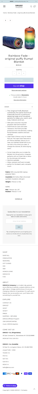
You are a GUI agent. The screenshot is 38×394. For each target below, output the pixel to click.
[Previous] (6, 20)
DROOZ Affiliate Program (11, 319)
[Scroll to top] (34, 389)
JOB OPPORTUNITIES (10, 321)
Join (19, 227)
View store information (20, 100)
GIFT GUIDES (7, 263)
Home (5, 13)
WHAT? (5, 311)
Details (7, 106)
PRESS (5, 313)
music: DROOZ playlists (10, 324)
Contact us (18, 199)
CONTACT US (7, 303)
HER (4, 268)
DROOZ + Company (20, 390)
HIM (4, 266)
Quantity (19, 69)
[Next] (10, 20)
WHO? (5, 308)
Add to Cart (19, 80)
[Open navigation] (4, 6)
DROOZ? (5, 305)
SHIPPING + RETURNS (10, 316)
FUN (4, 276)
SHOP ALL (6, 255)
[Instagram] (6, 382)
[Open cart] (34, 6)
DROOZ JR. (6, 274)
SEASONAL (6, 260)
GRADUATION (7, 258)
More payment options (19, 90)
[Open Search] (31, 6)
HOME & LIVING (8, 271)
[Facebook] (3, 382)
